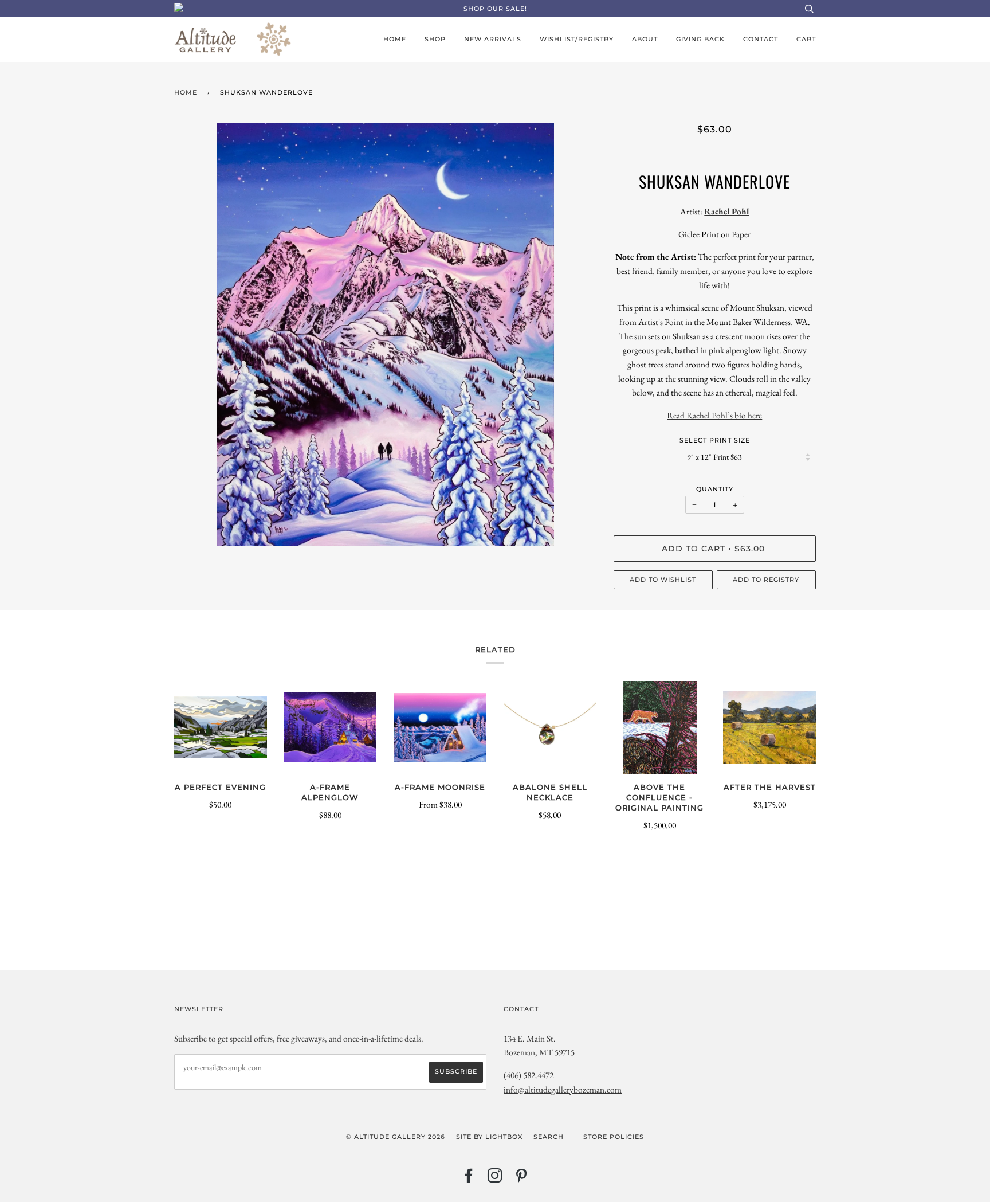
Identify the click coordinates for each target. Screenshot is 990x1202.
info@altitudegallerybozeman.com (563, 1089)
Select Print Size (714, 440)
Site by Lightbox (489, 1137)
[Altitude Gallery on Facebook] (469, 1179)
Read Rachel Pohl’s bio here (714, 415)
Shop (435, 39)
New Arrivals (492, 39)
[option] (385, 334)
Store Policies (613, 1137)
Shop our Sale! (495, 9)
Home (394, 39)
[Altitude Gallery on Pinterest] (521, 1179)
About (645, 39)
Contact (760, 39)
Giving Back (700, 39)
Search (548, 1137)
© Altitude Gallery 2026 (395, 1137)
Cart (806, 39)
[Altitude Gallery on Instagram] (495, 1179)
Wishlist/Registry (577, 39)
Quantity (714, 489)
